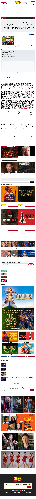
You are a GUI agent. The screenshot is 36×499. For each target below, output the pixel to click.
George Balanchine (26, 92)
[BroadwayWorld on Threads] (22, 490)
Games (24, 18)
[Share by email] (34, 34)
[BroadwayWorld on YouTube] (24, 490)
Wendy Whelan (12, 77)
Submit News (18, 492)
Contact (12, 492)
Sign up (32, 390)
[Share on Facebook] (30, 34)
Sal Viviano (6, 116)
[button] (34, 18)
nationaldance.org (4, 141)
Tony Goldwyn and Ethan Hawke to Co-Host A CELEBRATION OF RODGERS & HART (8, 52)
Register (27, 18)
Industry (12, 18)
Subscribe (31, 264)
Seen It (5, 206)
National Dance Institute (28, 39)
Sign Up (29, 487)
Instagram (25, 141)
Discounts (26, 356)
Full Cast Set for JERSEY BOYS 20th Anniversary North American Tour (8, 59)
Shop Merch (3, 2)
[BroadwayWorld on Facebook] (15, 490)
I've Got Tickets (13, 206)
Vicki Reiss (25, 115)
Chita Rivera (27, 116)
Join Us (15, 492)
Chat (14, 18)
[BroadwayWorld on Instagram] (17, 490)
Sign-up (29, 1)
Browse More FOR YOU (17, 383)
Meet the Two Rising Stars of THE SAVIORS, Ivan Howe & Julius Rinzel (17, 279)
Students (19, 18)
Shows (9, 18)
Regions (22, 492)
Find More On (17, 234)
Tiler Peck (17, 116)
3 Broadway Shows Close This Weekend (8, 413)
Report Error (29, 492)
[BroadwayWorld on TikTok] (20, 490)
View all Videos (3, 282)
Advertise (6, 492)
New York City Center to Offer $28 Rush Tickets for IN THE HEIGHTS (8, 57)
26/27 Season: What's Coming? (5, 3)
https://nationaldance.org (5, 123)
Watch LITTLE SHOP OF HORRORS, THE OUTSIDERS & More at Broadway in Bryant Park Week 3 (21, 269)
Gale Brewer (25, 76)
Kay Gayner (13, 76)
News (7, 18)
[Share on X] (32, 34)
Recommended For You (4, 360)
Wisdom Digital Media (15, 493)
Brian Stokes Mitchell (12, 116)
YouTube (13, 142)
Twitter (10, 141)
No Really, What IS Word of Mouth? (7, 54)
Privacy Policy (27, 493)
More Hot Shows (9, 356)
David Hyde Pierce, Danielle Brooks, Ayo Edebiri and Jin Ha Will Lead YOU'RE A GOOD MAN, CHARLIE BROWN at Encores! (17, 431)
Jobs (16, 18)
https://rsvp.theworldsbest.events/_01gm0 (23, 108)
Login (31, 18)
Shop (21, 18)
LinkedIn (18, 142)
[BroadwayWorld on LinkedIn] (19, 490)
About (9, 492)
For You (5, 144)
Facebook (19, 141)
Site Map (25, 492)
